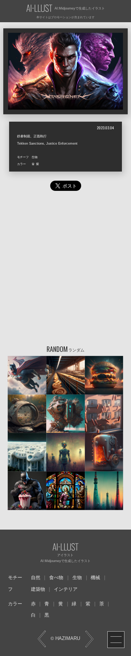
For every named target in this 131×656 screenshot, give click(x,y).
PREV (42, 639)
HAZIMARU (67, 638)
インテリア (66, 589)
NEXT (89, 639)
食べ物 (56, 577)
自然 (35, 577)
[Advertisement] (65, 269)
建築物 (38, 589)
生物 (77, 577)
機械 (95, 577)
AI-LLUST (39, 8)
